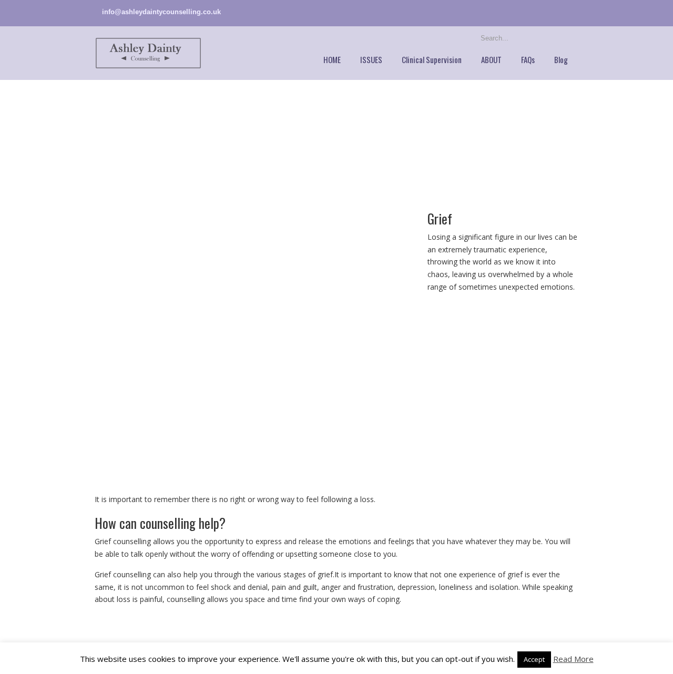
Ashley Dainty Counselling (148, 53)
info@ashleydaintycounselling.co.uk (161, 12)
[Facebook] (573, 12)
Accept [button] (534, 659)
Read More (573, 658)
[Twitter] (563, 12)
